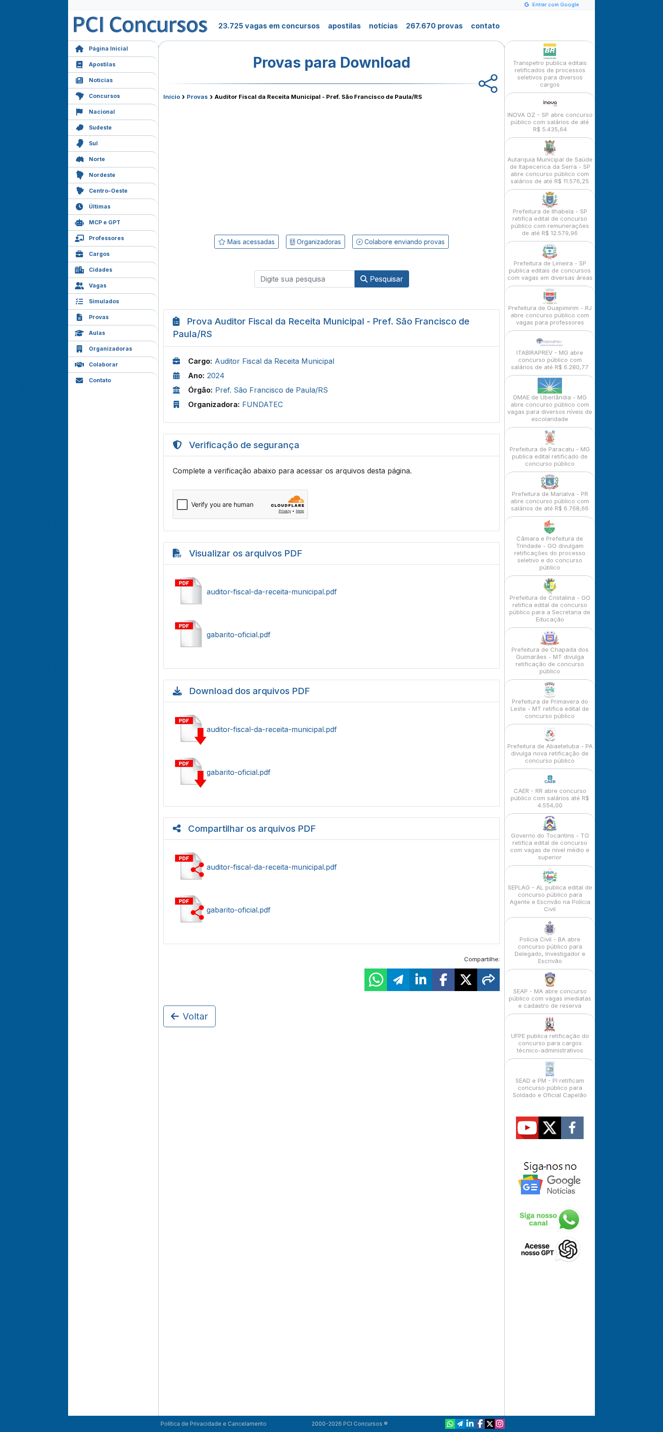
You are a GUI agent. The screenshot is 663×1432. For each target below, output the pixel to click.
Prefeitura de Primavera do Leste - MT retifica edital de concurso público (550, 708)
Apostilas (102, 64)
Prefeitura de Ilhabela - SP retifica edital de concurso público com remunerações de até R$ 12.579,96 (550, 222)
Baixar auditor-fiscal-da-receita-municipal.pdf (331, 729)
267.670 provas (434, 25)
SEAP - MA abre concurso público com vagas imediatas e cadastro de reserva (550, 998)
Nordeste (102, 174)
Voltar (195, 1016)
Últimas (99, 206)
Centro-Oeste (108, 190)
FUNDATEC (262, 404)
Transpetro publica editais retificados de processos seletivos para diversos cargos (550, 73)
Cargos (99, 253)
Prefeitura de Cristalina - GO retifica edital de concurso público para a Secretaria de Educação (549, 608)
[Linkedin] (470, 1424)
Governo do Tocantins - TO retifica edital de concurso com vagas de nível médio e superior (549, 846)
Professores (106, 238)
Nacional (102, 111)
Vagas (97, 285)
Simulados (104, 301)
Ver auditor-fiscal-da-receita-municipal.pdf (331, 592)
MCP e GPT (104, 222)
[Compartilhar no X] (466, 980)
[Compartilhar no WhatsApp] (375, 980)
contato (485, 25)
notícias (383, 25)
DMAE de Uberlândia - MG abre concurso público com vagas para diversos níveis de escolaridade (549, 408)
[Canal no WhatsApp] (450, 1424)
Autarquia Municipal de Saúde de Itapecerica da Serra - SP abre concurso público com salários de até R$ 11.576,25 (550, 170)
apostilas (344, 25)
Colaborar (103, 364)
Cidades (100, 269)
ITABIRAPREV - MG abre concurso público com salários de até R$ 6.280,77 (550, 360)
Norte (97, 159)
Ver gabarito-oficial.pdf (331, 634)
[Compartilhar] (488, 980)
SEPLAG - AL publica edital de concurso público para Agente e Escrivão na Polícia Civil (550, 898)
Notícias (101, 80)
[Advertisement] (258, 165)
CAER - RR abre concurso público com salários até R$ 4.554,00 (550, 798)
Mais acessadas (250, 242)
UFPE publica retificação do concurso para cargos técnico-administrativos (550, 1043)
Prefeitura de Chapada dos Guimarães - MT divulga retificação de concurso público (550, 660)
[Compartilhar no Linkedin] (421, 980)
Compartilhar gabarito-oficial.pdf (331, 910)
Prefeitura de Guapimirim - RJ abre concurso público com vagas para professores (550, 315)
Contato (100, 380)
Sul (93, 143)
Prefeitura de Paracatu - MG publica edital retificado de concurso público (550, 456)
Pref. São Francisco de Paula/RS (271, 389)
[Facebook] (480, 1424)
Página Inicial (108, 48)
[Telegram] (460, 1424)
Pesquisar (385, 278)
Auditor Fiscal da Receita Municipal (274, 361)
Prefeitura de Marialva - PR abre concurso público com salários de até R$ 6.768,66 (550, 501)
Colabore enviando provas (404, 242)
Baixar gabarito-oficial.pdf (331, 772)
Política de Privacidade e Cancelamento (214, 1423)
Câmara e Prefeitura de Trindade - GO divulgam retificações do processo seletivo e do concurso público (549, 553)
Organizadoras (110, 348)
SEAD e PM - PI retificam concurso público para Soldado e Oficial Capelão (550, 1087)
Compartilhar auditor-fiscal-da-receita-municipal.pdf (331, 867)
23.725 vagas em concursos (269, 25)
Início (171, 96)
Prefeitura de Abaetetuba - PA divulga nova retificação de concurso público (550, 753)
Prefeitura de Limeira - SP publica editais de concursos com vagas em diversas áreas (550, 270)
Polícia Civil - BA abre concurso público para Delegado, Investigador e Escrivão (550, 950)
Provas (99, 317)
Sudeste (100, 127)
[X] (490, 1424)
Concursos (104, 96)
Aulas (97, 332)
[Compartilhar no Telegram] (398, 980)
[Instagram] (500, 1424)
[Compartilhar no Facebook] (443, 980)
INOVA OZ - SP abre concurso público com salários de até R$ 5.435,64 (550, 122)
